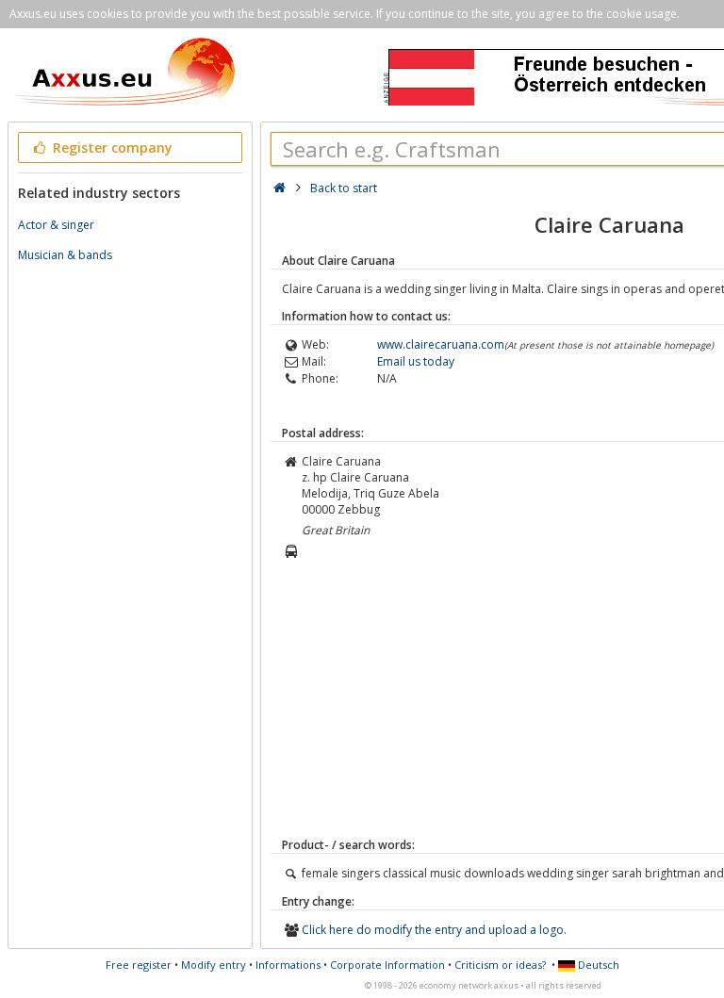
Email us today (415, 361)
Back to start (343, 188)
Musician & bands (65, 255)
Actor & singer (56, 225)
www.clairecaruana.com (440, 344)
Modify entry (213, 964)
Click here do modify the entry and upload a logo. (434, 930)
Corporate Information (387, 964)
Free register (139, 964)
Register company (111, 147)
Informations (288, 964)
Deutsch (597, 964)
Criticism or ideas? (500, 964)
